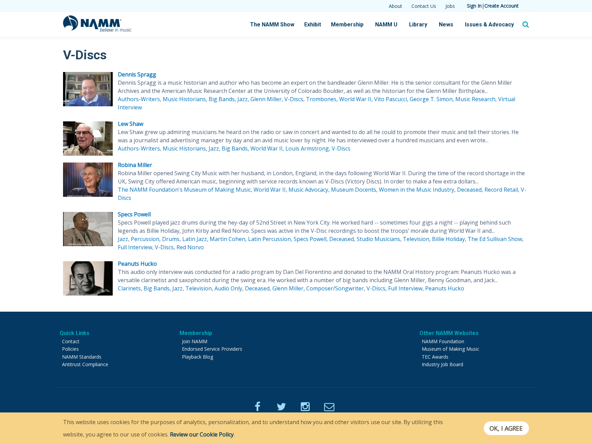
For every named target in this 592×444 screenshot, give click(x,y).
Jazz (242, 99)
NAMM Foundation (443, 341)
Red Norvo (190, 247)
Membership (347, 24)
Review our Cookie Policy (202, 434)
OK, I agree (506, 428)
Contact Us (423, 6)
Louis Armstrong (307, 148)
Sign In (474, 5)
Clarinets (129, 288)
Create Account (501, 5)
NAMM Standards (81, 356)
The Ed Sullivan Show (495, 239)
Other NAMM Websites (449, 333)
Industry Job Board (442, 364)
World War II (355, 99)
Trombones (321, 99)
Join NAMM (194, 341)
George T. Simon (431, 99)
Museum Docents (353, 189)
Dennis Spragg (137, 74)
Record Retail (501, 189)
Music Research (475, 99)
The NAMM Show (272, 24)
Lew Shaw (130, 124)
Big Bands (222, 99)
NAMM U (386, 24)
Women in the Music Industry (416, 189)
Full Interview (135, 247)
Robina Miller (135, 165)
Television (416, 239)
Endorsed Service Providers (212, 349)
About (395, 6)
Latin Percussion (269, 239)
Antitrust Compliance (85, 364)
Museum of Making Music (450, 349)
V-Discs (293, 99)
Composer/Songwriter (335, 288)
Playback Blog (197, 356)
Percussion (145, 239)
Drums (171, 239)
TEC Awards (435, 356)
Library (418, 24)
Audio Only (228, 288)
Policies (70, 349)
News (446, 24)
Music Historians (184, 99)
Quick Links (74, 333)
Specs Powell (134, 214)
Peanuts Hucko (137, 263)
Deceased (469, 189)
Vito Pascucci (390, 99)
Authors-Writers (139, 99)
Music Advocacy (308, 189)
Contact (70, 341)
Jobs (450, 6)
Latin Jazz (194, 239)
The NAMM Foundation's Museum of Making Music (184, 189)
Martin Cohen (227, 239)
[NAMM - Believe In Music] (97, 29)
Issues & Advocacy (489, 24)
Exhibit (312, 24)
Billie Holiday (448, 239)
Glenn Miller (266, 99)
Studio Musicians (378, 239)
